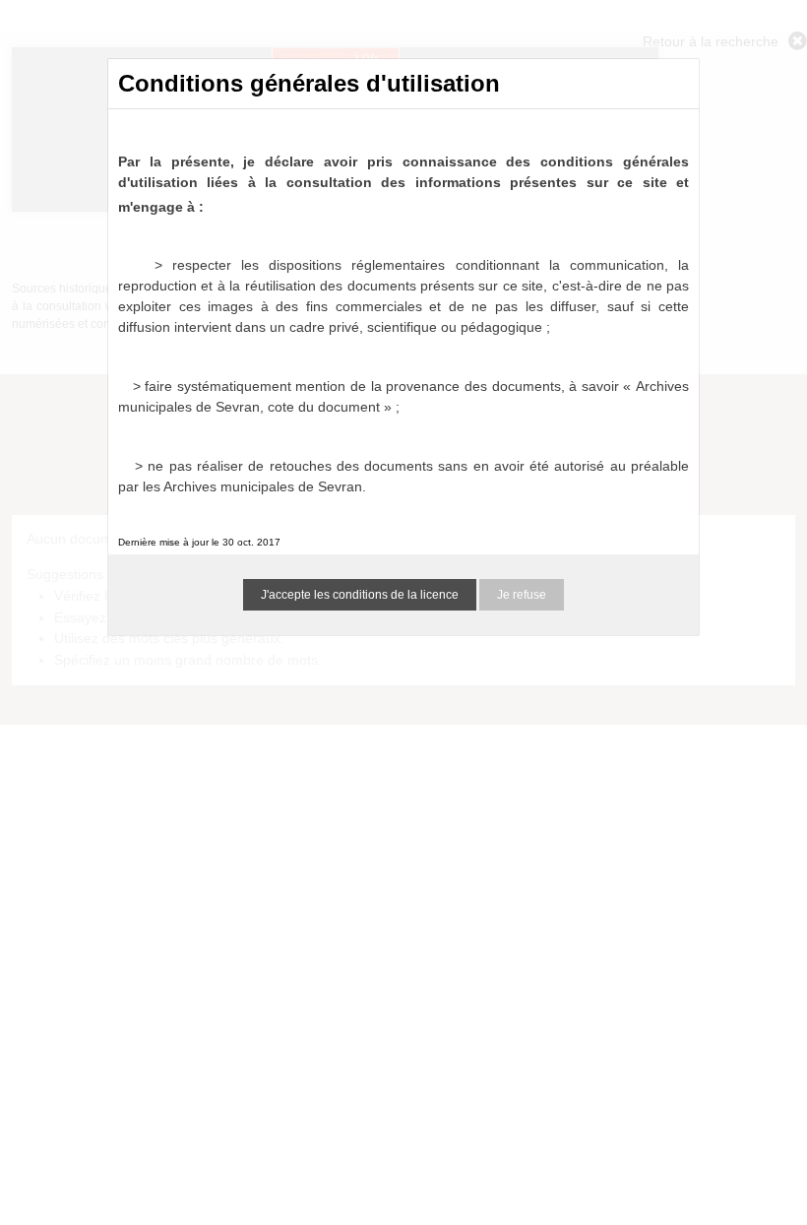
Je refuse (521, 595)
